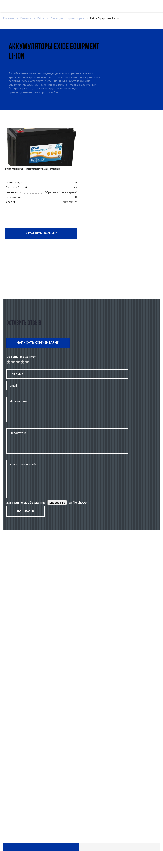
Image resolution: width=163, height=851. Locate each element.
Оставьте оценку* (21, 357)
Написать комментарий (38, 342)
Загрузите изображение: (26, 502)
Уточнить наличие (41, 233)
